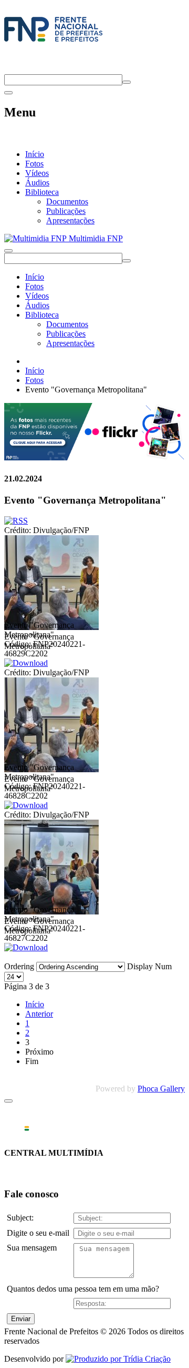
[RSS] (16, 520)
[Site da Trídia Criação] (118, 1358)
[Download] (26, 662)
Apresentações (70, 220)
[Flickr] (94, 457)
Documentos (67, 201)
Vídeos (37, 173)
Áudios (37, 182)
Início (34, 154)
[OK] (126, 82)
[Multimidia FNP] (53, 41)
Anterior (39, 1013)
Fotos (34, 163)
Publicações (66, 210)
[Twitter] (8, 69)
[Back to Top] (8, 1101)
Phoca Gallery (161, 1088)
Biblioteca (42, 192)
